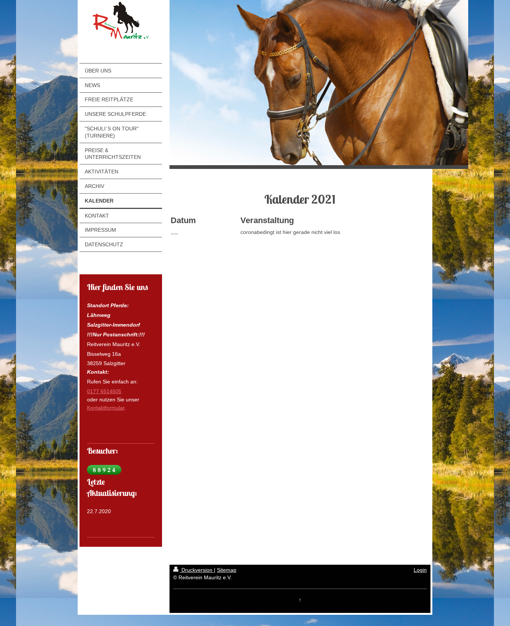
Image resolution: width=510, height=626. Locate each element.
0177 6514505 (104, 391)
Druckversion (197, 570)
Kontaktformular (105, 408)
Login (420, 570)
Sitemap (226, 570)
